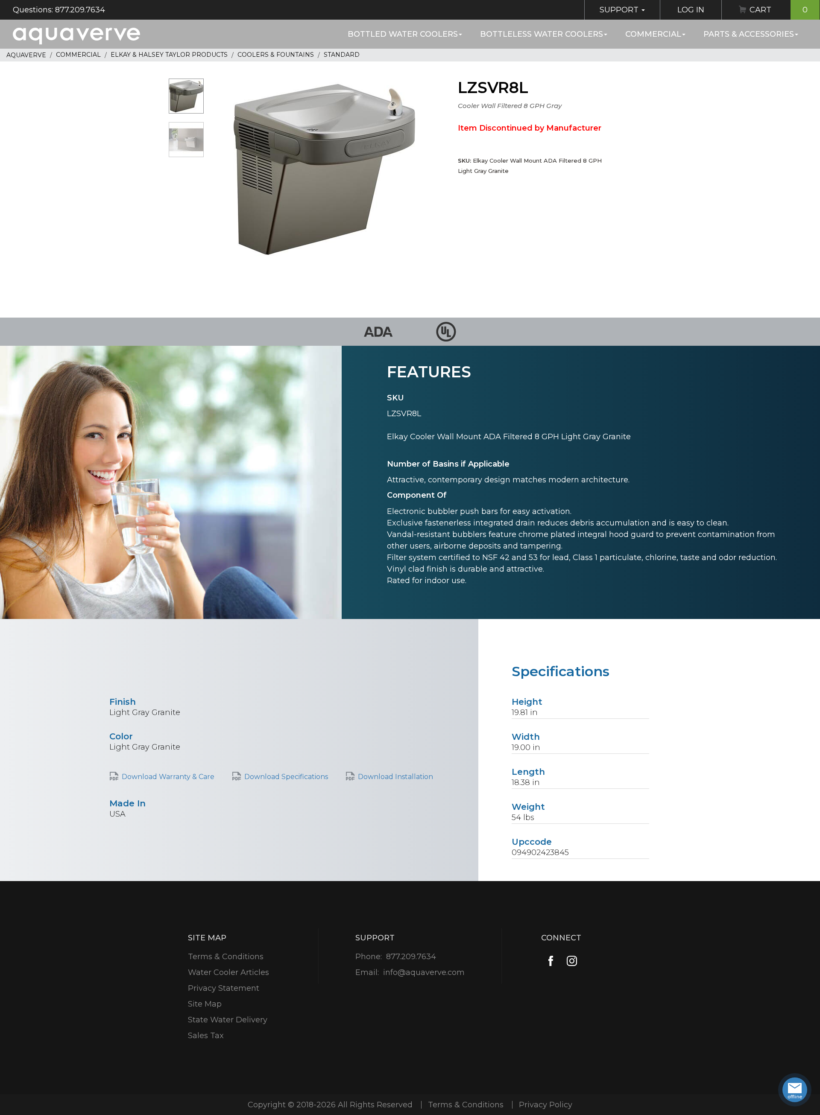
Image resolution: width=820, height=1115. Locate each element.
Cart (779, 10)
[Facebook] (550, 960)
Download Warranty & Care (168, 777)
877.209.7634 (411, 956)
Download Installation (395, 777)
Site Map (205, 1004)
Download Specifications (286, 777)
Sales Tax (206, 1035)
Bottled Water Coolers (403, 34)
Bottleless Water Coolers (541, 34)
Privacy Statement (223, 988)
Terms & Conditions (226, 956)
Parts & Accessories (748, 34)
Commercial (653, 34)
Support (620, 10)
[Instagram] (572, 960)
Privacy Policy (545, 1104)
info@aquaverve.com (424, 972)
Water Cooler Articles (228, 972)
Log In (690, 10)
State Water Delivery (227, 1020)
